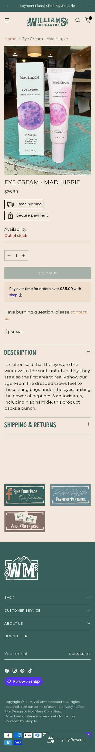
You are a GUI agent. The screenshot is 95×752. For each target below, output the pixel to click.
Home (10, 38)
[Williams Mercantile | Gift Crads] (24, 521)
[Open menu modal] (7, 20)
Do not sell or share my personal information (39, 716)
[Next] (87, 6)
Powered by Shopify (20, 721)
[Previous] (7, 6)
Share (17, 332)
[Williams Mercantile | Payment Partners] (70, 495)
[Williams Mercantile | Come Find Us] (24, 495)
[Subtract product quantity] (9, 255)
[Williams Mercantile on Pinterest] (23, 671)
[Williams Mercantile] (47, 20)
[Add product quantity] (23, 255)
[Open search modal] (78, 20)
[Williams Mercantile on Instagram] (15, 671)
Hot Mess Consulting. (45, 711)
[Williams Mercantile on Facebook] (7, 671)
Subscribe (80, 654)
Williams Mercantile (49, 702)
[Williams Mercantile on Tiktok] (31, 671)
